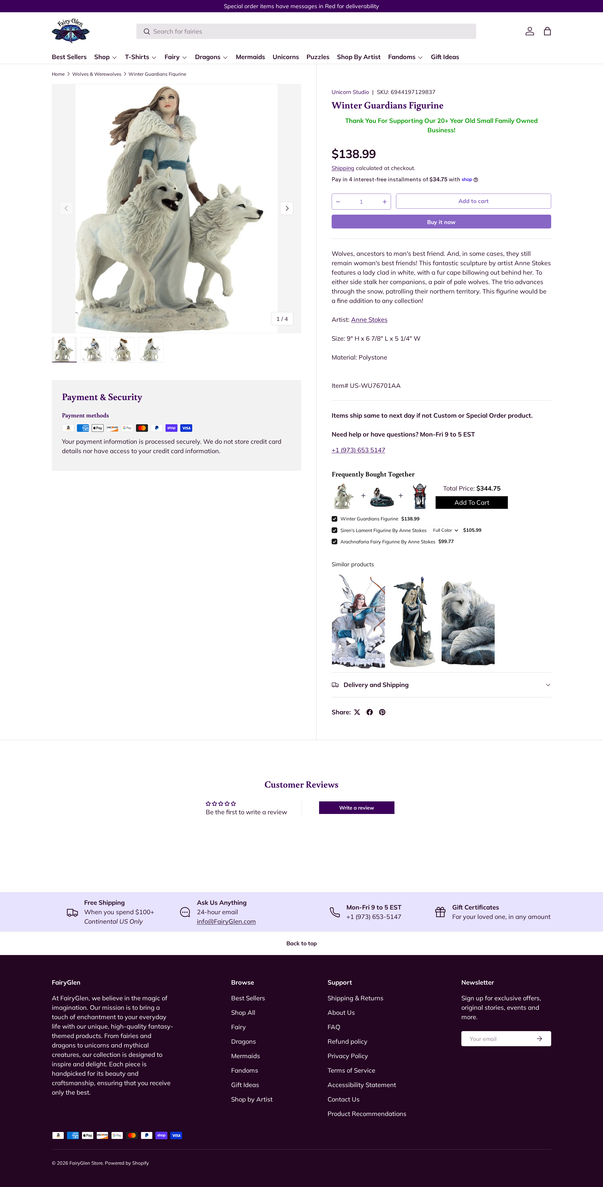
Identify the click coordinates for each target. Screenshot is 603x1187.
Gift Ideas (445, 57)
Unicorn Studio (350, 91)
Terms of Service (351, 1070)
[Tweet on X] (357, 712)
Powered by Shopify (127, 1163)
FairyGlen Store (86, 1163)
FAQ (334, 1027)
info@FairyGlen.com (226, 921)
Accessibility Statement (362, 1085)
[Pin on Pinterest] (382, 712)
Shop (102, 57)
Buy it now (441, 221)
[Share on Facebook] (369, 712)
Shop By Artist (359, 57)
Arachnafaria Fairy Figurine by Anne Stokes (387, 542)
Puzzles (318, 57)
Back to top (301, 943)
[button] (547, 31)
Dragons (207, 57)
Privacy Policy (348, 1056)
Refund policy (347, 1041)
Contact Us (344, 1099)
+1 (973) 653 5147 (358, 450)
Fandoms (402, 57)
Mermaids (250, 57)
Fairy (172, 57)
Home (58, 74)
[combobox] (306, 31)
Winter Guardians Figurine (157, 74)
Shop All (243, 1012)
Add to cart (474, 200)
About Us (341, 1012)
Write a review (356, 808)
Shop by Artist (252, 1099)
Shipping (343, 167)
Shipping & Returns (355, 998)
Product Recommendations (367, 1114)
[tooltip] (358, 622)
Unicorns (286, 57)
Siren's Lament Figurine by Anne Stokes (383, 530)
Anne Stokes (369, 319)
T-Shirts (137, 57)
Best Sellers (69, 57)
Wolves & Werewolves (96, 74)
